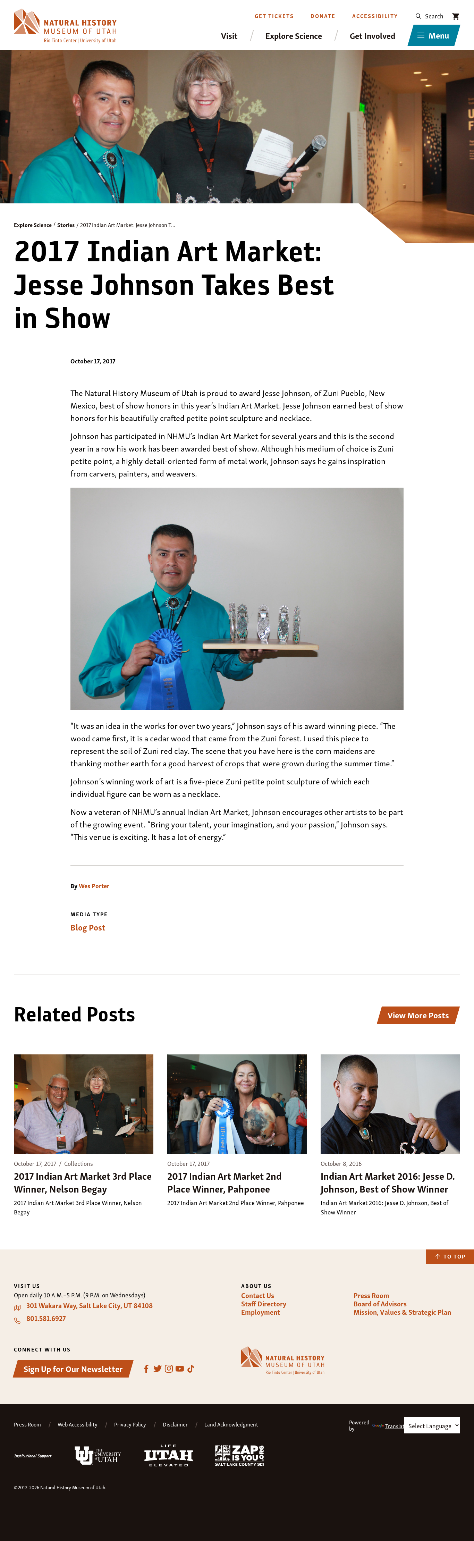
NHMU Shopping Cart (456, 16)
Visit (229, 36)
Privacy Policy (130, 1424)
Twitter (157, 1368)
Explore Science (293, 36)
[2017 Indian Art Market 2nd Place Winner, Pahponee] (237, 1104)
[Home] (65, 25)
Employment (260, 1312)
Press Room (371, 1295)
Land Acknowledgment (231, 1424)
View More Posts (418, 1014)
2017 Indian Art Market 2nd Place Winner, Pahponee (224, 1182)
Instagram (168, 1368)
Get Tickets (274, 15)
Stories (66, 224)
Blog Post (87, 927)
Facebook (146, 1368)
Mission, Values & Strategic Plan (402, 1312)
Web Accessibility (78, 1424)
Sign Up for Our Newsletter (73, 1368)
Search (434, 15)
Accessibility (375, 15)
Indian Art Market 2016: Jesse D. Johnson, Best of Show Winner (388, 1182)
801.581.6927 (46, 1318)
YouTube (179, 1368)
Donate (323, 15)
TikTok (190, 1368)
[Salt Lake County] (239, 1463)
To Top (454, 1256)
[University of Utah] (98, 1463)
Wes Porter (94, 885)
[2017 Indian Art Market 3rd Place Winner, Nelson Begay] (83, 1104)
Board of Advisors (380, 1303)
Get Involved (372, 36)
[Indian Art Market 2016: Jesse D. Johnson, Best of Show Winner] (390, 1104)
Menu (439, 35)
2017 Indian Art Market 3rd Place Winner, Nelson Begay (83, 1182)
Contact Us (257, 1295)
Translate (396, 1425)
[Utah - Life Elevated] (168, 1464)
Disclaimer (175, 1424)
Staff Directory (263, 1303)
